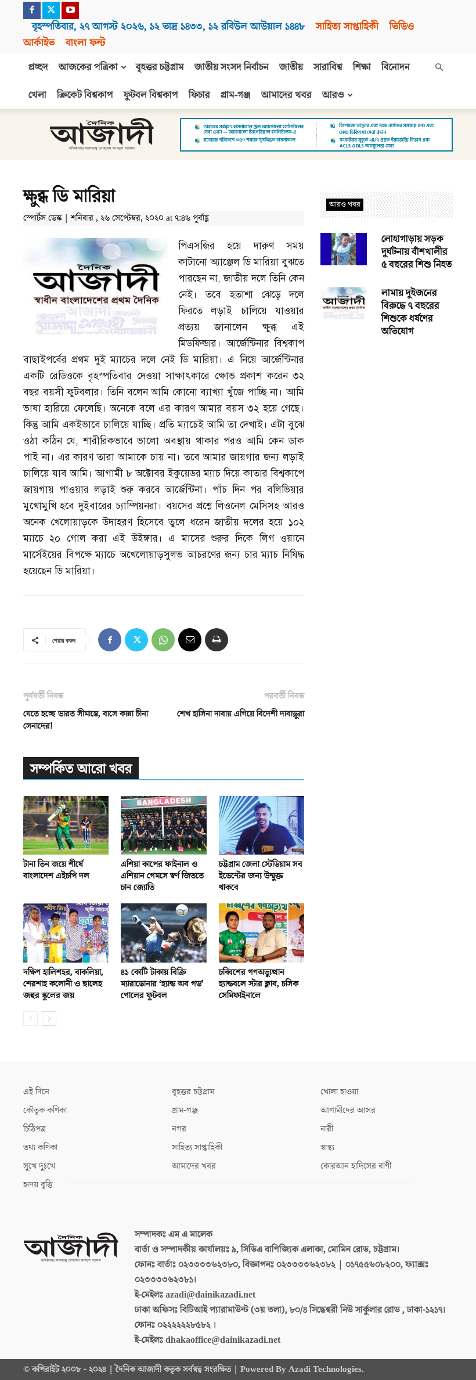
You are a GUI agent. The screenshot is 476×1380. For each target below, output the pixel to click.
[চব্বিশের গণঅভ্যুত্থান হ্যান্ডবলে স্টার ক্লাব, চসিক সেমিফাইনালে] (261, 932)
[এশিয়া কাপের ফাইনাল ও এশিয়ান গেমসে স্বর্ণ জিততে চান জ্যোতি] (163, 825)
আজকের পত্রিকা (88, 67)
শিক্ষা (362, 67)
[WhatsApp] (163, 639)
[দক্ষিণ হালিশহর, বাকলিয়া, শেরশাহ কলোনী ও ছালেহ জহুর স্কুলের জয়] (66, 932)
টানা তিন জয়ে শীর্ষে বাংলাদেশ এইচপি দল (56, 870)
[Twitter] (51, 10)
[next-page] (49, 1018)
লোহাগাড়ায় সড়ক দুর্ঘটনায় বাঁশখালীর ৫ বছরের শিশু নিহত (416, 252)
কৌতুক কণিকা (45, 1110)
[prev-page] (30, 1018)
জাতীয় (291, 67)
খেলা (37, 95)
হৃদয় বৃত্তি (38, 1185)
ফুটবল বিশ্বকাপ (151, 95)
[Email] (189, 639)
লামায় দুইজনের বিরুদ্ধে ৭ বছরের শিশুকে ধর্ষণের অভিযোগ (410, 312)
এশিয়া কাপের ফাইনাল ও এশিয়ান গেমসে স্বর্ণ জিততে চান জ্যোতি (162, 875)
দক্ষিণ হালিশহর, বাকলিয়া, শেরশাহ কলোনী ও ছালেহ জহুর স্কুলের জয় (63, 983)
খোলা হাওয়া (339, 1092)
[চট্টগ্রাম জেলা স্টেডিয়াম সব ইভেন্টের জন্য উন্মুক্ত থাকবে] (261, 825)
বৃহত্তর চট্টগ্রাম (160, 67)
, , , (168, 26)
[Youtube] (70, 10)
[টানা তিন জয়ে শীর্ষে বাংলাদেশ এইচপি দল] (66, 825)
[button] (439, 67)
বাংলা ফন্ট (85, 42)
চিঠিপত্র (34, 1129)
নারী (326, 1129)
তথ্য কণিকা (40, 1147)
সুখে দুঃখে (39, 1166)
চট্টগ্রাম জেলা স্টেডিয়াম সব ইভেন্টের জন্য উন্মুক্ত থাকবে (260, 875)
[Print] (216, 639)
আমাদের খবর (286, 95)
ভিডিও (402, 26)
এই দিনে (36, 1092)
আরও (333, 95)
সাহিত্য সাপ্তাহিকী (347, 26)
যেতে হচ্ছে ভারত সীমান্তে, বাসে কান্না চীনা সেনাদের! (85, 720)
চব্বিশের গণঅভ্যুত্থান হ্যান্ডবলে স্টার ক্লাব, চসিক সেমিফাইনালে (258, 983)
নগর (179, 1129)
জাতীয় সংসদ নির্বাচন (231, 67)
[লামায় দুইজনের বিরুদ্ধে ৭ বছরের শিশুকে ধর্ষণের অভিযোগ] (343, 303)
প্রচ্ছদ (38, 67)
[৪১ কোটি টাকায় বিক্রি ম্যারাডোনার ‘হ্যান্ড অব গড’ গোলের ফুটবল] (163, 932)
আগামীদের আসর (348, 1110)
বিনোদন (395, 67)
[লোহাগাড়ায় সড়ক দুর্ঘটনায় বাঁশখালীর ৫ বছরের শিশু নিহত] (343, 249)
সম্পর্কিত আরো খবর (81, 769)
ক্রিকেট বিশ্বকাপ (85, 95)
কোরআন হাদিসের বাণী (355, 1166)
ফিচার (199, 95)
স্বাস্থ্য (327, 1147)
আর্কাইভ (39, 42)
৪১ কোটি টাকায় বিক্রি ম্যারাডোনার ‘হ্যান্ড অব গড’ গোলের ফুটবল (162, 983)
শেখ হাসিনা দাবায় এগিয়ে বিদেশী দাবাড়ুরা (240, 714)
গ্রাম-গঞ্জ (236, 95)
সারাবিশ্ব (327, 67)
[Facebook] (32, 10)
